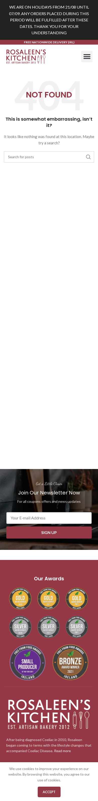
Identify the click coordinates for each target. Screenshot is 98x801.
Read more (62, 751)
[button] (86, 56)
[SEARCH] (88, 157)
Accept (49, 792)
